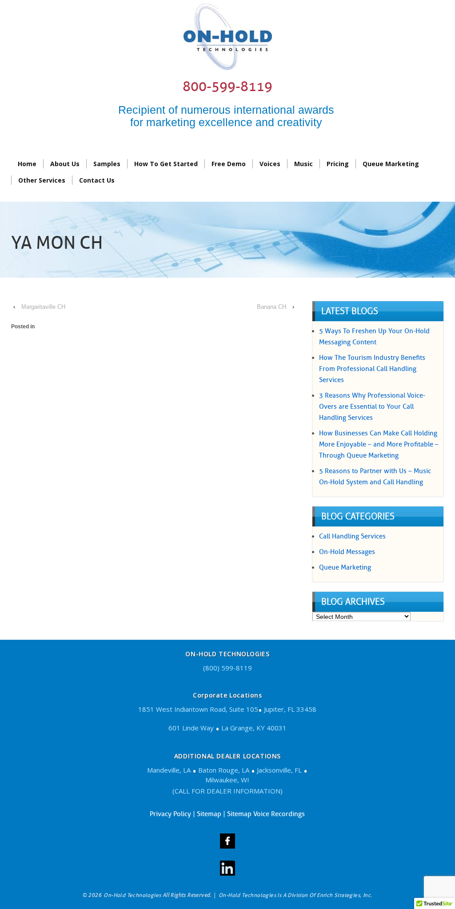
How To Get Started (166, 163)
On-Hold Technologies (132, 895)
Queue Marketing (391, 163)
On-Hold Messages (347, 552)
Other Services (41, 180)
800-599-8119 (227, 86)
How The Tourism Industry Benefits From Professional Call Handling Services (372, 369)
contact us (97, 180)
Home (27, 163)
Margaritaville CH (43, 306)
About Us (65, 163)
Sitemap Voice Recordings (266, 814)
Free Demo (229, 163)
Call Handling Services (352, 536)
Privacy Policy (170, 814)
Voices (269, 163)
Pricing (338, 163)
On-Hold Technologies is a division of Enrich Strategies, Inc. (295, 895)
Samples (106, 163)
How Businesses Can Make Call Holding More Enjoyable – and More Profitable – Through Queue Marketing (379, 444)
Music (303, 163)
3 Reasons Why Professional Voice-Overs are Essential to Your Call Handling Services (372, 406)
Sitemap (209, 814)
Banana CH (271, 306)
